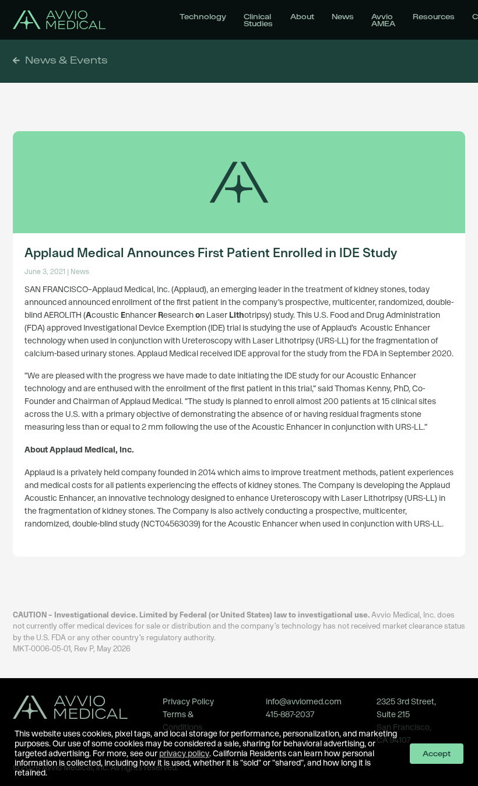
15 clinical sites (409, 401)
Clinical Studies (258, 20)
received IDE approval (240, 353)
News (343, 16)
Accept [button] (437, 753)
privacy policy (184, 753)
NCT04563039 (170, 523)
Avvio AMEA (383, 20)
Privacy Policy (188, 701)
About (302, 16)
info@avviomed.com (304, 701)
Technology (203, 16)
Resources (434, 16)
